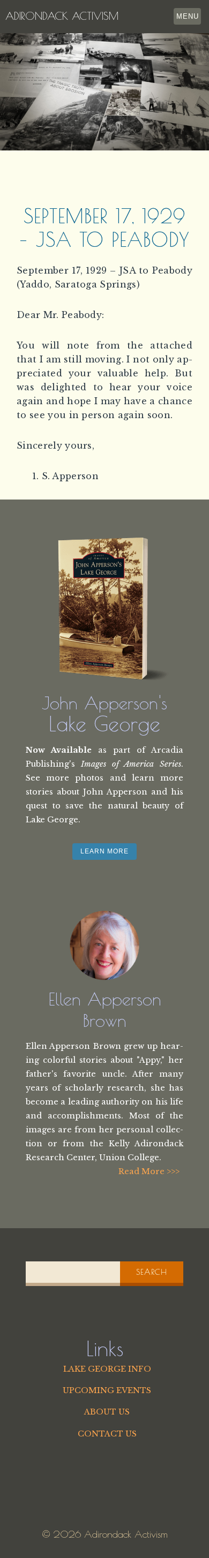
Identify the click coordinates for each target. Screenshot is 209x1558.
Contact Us (107, 1434)
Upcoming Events (107, 1390)
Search (151, 1271)
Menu (187, 16)
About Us (107, 1412)
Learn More (104, 851)
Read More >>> (149, 1171)
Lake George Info (107, 1369)
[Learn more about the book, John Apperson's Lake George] (104, 608)
